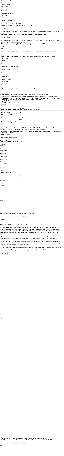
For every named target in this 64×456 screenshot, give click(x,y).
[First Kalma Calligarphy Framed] (3, 118)
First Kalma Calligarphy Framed (10, 122)
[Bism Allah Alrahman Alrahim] (3, 63)
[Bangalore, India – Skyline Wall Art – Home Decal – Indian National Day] (3, 96)
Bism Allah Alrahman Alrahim (9, 66)
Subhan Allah (5, 77)
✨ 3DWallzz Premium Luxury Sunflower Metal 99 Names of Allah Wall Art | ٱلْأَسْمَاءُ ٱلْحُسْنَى (29, 56)
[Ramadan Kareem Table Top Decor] (3, 138)
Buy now (24, 443)
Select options (15, 443)
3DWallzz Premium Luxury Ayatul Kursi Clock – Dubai (17, 25)
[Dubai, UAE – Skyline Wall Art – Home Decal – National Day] (3, 85)
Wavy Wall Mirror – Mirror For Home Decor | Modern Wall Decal (20, 109)
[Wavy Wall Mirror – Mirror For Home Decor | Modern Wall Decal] (3, 106)
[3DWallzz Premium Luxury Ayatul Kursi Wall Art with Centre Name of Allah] (32, 32)
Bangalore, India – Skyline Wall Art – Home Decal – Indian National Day (22, 99)
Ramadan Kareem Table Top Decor (11, 141)
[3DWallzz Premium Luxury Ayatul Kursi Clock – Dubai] (11, 23)
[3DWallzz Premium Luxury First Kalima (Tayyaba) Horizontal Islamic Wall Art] (32, 41)
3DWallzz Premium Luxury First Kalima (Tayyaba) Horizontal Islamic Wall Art (24, 44)
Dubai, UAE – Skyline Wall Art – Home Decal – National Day (19, 89)
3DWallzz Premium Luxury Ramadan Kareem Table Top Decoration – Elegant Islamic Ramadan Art (30, 131)
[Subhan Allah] (3, 73)
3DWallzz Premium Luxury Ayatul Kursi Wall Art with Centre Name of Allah (23, 34)
